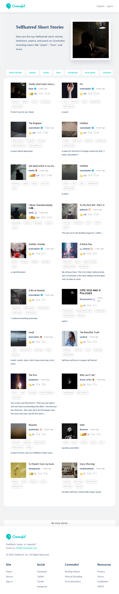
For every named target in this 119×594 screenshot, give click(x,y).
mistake (45, 262)
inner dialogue (46, 393)
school (67, 482)
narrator (16, 397)
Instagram (42, 586)
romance (107, 72)
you (74, 183)
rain (78, 262)
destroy (16, 183)
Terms (100, 576)
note (66, 227)
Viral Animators (73, 581)
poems (49, 223)
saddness (78, 223)
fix (65, 102)
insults (15, 355)
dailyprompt (69, 266)
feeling (67, 350)
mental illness (19, 146)
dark (93, 442)
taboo (84, 442)
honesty (16, 308)
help (29, 447)
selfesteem (29, 308)
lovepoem (73, 72)
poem (46, 72)
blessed (38, 223)
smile (66, 141)
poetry (32, 72)
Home (9, 571)
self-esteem (43, 308)
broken (75, 102)
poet (24, 482)
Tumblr (40, 581)
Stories (9, 576)
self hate (68, 486)
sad (14, 350)
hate (26, 183)
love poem (90, 72)
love (59, 72)
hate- (35, 183)
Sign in (9, 581)
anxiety (32, 393)
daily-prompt (90, 262)
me (84, 102)
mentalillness (35, 146)
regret (35, 262)
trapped (30, 141)
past (89, 223)
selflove (88, 141)
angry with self (84, 311)
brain (43, 482)
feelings (38, 350)
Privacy (101, 571)
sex (22, 393)
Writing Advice (72, 571)
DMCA (100, 586)
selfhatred (94, 102)
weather (67, 262)
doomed (16, 223)
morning (78, 482)
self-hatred (69, 106)
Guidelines (102, 581)
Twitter (40, 576)
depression (17, 141)
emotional (83, 266)
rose (15, 262)
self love (77, 141)
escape (42, 141)
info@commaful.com (26, 547)
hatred (67, 223)
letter (97, 223)
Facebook (41, 571)
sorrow (45, 183)
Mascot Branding (73, 576)
